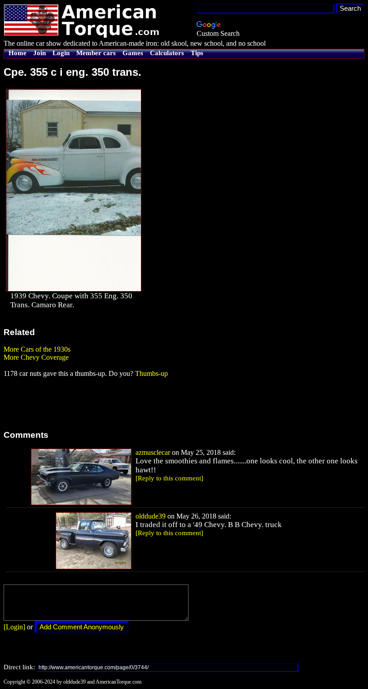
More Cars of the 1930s (37, 349)
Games (133, 53)
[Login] (14, 627)
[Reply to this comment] (169, 478)
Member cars (96, 53)
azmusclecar (153, 452)
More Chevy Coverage (36, 357)
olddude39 (151, 516)
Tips (197, 53)
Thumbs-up (151, 373)
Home (17, 53)
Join (39, 53)
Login (61, 53)
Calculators (167, 53)
